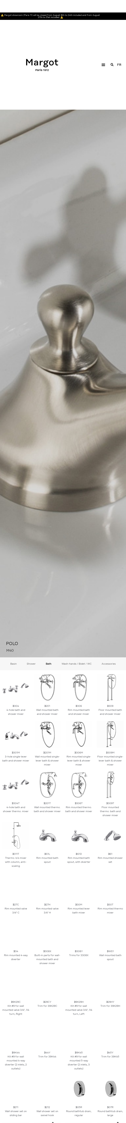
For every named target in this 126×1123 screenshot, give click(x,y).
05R (79, 1098)
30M (79, 896)
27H (47, 896)
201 (47, 697)
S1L (47, 845)
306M (79, 746)
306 (79, 697)
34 (16, 942)
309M (110, 746)
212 (47, 1098)
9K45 (79, 1048)
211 (16, 1098)
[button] (103, 52)
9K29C (15, 995)
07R (111, 1098)
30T (111, 896)
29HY (110, 991)
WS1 (110, 942)
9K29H (78, 995)
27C (16, 896)
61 (110, 845)
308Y (79, 940)
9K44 (16, 1048)
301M (15, 744)
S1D (79, 845)
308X (47, 944)
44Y (47, 1042)
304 (16, 697)
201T (47, 794)
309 (110, 697)
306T (78, 794)
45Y (110, 1042)
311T (16, 847)
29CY (47, 991)
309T (110, 796)
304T (16, 794)
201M (47, 746)
